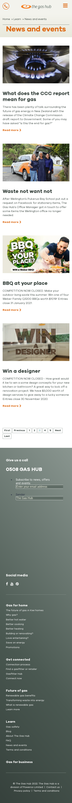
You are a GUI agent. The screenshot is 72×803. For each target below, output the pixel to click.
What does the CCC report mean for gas (36, 96)
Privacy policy (22, 790)
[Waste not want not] (36, 162)
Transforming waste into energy (25, 700)
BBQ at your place (25, 283)
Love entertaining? (17, 638)
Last (7, 436)
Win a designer (21, 371)
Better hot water (16, 619)
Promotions (13, 647)
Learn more (13, 709)
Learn (17, 19)
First (7, 430)
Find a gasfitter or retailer (21, 669)
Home (6, 19)
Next (58, 430)
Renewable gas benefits (20, 695)
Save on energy (15, 642)
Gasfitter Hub (14, 673)
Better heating (14, 628)
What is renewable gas (19, 705)
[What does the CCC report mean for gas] (36, 64)
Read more (11, 130)
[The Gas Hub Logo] (36, 7)
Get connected (18, 659)
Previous (19, 430)
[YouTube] (11, 584)
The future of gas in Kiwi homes (25, 610)
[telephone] (6, 6)
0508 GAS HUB (24, 469)
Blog (8, 731)
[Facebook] (7, 584)
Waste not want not (27, 191)
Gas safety (12, 726)
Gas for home (17, 605)
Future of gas (16, 690)
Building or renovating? (19, 633)
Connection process (18, 664)
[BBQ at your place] (36, 254)
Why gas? (11, 615)
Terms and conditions (19, 749)
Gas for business (19, 762)
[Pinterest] (17, 584)
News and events (36, 19)
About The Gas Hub (18, 736)
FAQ (8, 740)
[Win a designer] (36, 342)
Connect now (14, 678)
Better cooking (15, 624)
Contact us (53, 787)
